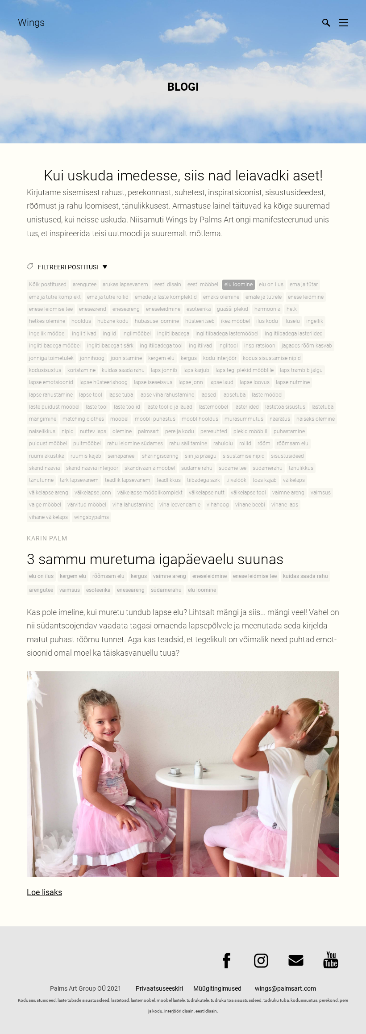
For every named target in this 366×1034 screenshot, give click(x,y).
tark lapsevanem (79, 480)
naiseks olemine (315, 419)
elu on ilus (271, 284)
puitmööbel (87, 443)
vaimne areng (288, 493)
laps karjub (196, 370)
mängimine (42, 419)
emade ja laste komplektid (166, 297)
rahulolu (223, 443)
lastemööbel (213, 407)
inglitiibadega (173, 334)
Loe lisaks (44, 892)
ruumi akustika (46, 456)
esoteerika (199, 309)
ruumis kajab (86, 456)
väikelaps (294, 480)
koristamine (81, 370)
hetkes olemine (47, 321)
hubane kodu (113, 321)
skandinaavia (44, 468)
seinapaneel (122, 456)
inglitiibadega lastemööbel (226, 334)
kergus (189, 358)
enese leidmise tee (51, 309)
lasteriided (246, 407)
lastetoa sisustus (285, 407)
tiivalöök (236, 480)
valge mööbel (45, 505)
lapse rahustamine (51, 395)
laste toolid (127, 407)
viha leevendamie (179, 505)
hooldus (81, 321)
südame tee (232, 468)
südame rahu (196, 468)
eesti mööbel (202, 284)
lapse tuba (120, 395)
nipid (68, 431)
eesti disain (167, 284)
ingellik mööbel (47, 334)
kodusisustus (45, 370)
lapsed (208, 395)
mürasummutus (244, 419)
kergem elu (161, 358)
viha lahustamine (132, 505)
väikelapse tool (248, 493)
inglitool (228, 346)
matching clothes (83, 419)
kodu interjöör (220, 358)
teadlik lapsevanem (127, 480)
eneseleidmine (163, 309)
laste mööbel (267, 395)
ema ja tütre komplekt (55, 297)
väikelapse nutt (207, 493)
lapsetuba (233, 395)
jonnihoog (92, 358)
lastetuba (322, 407)
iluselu (292, 321)
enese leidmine (306, 297)
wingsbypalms (91, 517)
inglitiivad (200, 346)
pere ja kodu (179, 431)
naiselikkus (42, 431)
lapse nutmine (293, 382)
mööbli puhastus (155, 419)
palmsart (148, 431)
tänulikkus (301, 468)
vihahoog (218, 505)
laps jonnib (164, 370)
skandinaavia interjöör (92, 468)
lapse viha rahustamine (166, 395)
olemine (122, 431)
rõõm (264, 443)
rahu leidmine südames (135, 443)
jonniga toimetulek (51, 358)
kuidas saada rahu (123, 370)
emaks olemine (221, 297)
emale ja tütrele (263, 297)
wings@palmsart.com (285, 988)
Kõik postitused (48, 284)
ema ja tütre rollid (108, 297)
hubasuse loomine (157, 321)
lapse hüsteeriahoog (103, 382)
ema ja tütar (304, 284)
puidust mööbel (48, 443)
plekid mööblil (250, 431)
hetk (292, 309)
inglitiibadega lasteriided (294, 334)
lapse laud (221, 382)
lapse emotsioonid (51, 382)
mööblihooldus (200, 419)
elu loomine (239, 284)
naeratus (280, 419)
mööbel (119, 419)
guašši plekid (232, 309)
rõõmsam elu (292, 443)
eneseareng (126, 309)
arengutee (84, 284)
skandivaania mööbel (150, 468)
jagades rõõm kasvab (307, 346)
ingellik (314, 321)
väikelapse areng (48, 493)
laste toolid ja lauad (169, 407)
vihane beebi (250, 505)
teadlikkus (169, 480)
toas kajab (265, 480)
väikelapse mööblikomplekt (150, 493)
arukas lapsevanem (125, 284)
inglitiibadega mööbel (55, 346)
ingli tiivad (84, 334)
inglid (109, 334)
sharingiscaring (160, 456)
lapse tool (90, 395)
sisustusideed (287, 456)
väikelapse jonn (93, 493)
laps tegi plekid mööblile (245, 370)
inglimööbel (136, 334)
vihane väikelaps (48, 517)
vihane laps (284, 505)
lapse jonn (191, 382)
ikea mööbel (235, 321)
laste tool (97, 407)
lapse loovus (255, 382)
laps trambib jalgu (301, 370)
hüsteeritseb (200, 321)
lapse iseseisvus (153, 382)
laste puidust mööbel (54, 407)
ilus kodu (267, 321)
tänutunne (41, 480)
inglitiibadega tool (161, 346)
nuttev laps (93, 431)
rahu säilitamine (188, 443)
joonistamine (126, 358)
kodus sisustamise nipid (272, 358)
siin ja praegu (200, 456)
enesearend (92, 309)
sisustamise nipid (244, 456)
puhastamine (289, 431)
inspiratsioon (259, 346)
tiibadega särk (203, 480)
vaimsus (321, 493)
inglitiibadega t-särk (110, 346)
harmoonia (267, 309)
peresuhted (213, 431)
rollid (245, 443)
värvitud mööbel (86, 505)
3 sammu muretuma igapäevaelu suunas (155, 559)
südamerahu (268, 468)
